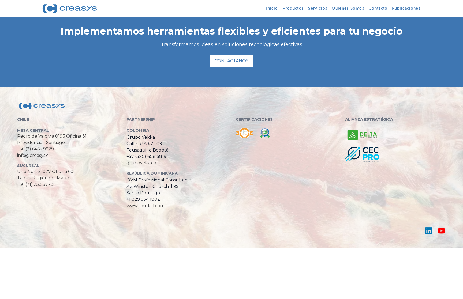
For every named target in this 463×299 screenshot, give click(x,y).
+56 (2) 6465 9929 (35, 149)
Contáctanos (232, 60)
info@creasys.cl (33, 155)
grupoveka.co (141, 162)
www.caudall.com (145, 205)
